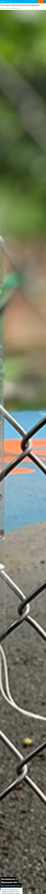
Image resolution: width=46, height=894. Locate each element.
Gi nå (41, 1)
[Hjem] (6, 1)
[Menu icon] (44, 1)
